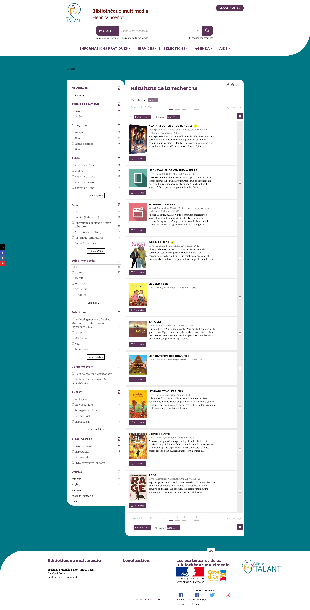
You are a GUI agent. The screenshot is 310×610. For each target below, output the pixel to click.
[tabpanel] (155, 303)
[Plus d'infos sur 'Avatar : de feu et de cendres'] (138, 139)
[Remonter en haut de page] (211, 551)
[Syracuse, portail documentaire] (120, 14)
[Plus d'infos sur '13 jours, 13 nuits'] (138, 212)
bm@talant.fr (55, 577)
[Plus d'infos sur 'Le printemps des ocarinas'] (138, 365)
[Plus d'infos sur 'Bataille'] (138, 329)
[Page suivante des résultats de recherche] (203, 107)
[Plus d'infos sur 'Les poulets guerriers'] (138, 404)
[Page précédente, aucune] (164, 107)
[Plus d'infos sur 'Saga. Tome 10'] (138, 254)
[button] (96, 95)
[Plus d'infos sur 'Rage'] (138, 487)
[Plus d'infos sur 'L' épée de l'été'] (138, 446)
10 (228, 107)
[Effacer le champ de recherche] (198, 31)
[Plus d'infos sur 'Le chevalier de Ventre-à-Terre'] (138, 178)
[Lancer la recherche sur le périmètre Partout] (207, 31)
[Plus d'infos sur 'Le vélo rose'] (138, 294)
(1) (95, 195)
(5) (94, 251)
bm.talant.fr (73, 577)
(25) (95, 302)
